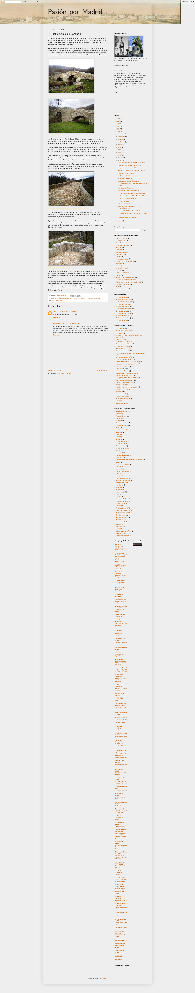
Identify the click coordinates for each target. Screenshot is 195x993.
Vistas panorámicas (122, 289)
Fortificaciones (120, 254)
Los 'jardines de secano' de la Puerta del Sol (131, 196)
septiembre (121, 142)
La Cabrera (119, 466)
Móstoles (119, 487)
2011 (118, 129)
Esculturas (119, 250)
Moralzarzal (119, 485)
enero (120, 221)
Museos (118, 266)
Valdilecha (119, 526)
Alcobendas (119, 413)
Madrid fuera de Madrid (123, 389)
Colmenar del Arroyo (122, 448)
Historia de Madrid (121, 668)
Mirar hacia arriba (121, 394)
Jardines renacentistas (123, 366)
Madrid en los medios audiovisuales (127, 387)
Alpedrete (119, 418)
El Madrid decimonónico (123, 302)
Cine (117, 243)
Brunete (118, 427)
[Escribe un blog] (73, 296)
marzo (120, 157)
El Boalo (118, 450)
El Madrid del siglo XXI (123, 306)
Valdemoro (119, 524)
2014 (118, 121)
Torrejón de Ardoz (121, 515)
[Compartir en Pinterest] (79, 296)
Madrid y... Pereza (120, 900)
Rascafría (119, 506)
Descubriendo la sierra (66, 298)
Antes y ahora (120, 328)
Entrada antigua (102, 370)
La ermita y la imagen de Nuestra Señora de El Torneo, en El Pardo (121, 717)
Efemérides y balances (123, 348)
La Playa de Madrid (124, 176)
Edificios (118, 247)
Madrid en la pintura (122, 384)
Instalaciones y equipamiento (125, 261)
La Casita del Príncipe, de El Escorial (129, 211)
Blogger (104, 978)
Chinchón (119, 439)
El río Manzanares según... (124, 359)
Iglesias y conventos (122, 259)
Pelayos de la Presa (122, 499)
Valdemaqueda (120, 522)
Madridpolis (118, 956)
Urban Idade (119, 630)
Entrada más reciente (55, 370)
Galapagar (119, 457)
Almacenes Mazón (120, 826)
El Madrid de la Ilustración (124, 299)
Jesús (55, 312)
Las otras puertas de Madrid (124, 380)
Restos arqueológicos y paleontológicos (128, 282)
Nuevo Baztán (120, 492)
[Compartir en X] (75, 296)
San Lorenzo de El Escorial (124, 510)
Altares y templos (121, 238)
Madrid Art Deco (120, 615)
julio (119, 147)
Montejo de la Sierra (122, 483)
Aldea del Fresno (121, 416)
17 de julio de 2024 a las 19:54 (70, 324)
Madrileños (119, 391)
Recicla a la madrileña (121, 790)
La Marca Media (121, 368)
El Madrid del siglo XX (123, 304)
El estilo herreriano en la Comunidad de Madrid (130, 353)
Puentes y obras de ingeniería (92, 298)
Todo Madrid (119, 675)
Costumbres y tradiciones (124, 344)
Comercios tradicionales (123, 245)
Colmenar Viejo (121, 446)
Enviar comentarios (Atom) (65, 373)
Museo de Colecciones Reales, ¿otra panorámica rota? (129, 207)
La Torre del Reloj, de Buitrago (127, 198)
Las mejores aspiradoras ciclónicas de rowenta (121, 688)
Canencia (57, 298)
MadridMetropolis (120, 565)
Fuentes (118, 257)
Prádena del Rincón (122, 501)
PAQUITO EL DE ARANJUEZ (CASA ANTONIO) (120, 857)
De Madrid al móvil (121, 940)
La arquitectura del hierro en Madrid (127, 373)
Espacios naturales (122, 252)
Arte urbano (119, 333)
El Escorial (119, 453)
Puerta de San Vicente (121, 590)
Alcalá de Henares (122, 411)
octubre (120, 139)
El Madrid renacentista (123, 318)
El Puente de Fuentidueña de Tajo (128, 181)
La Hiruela (119, 469)
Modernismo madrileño (123, 396)
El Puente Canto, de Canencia (127, 218)
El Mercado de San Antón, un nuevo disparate (132, 170)
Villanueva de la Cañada (123, 531)
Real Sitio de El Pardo (123, 398)
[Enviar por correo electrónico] (71, 296)
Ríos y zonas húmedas (123, 284)
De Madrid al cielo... (121, 802)
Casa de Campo (121, 339)
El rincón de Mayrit (121, 572)
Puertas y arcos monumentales (125, 280)
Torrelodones (120, 519)
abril (119, 155)
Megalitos (119, 263)
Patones (118, 496)
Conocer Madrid (120, 580)
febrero (120, 160)
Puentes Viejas (120, 503)
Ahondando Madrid (121, 733)
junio (119, 150)
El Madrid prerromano (123, 315)
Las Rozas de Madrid (122, 471)
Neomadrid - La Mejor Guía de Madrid (120, 945)
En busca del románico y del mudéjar (127, 362)
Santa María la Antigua (125, 178)
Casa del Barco (119, 616)
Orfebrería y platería (122, 268)
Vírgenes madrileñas (122, 403)
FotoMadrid (118, 959)
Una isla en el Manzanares (126, 188)
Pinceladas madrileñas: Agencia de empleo (120, 575)
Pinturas (118, 275)
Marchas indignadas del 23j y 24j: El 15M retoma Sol (120, 662)
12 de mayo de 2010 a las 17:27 (68, 312)
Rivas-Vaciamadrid (122, 508)
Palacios (118, 270)
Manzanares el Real (122, 478)
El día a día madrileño (123, 351)
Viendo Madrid (119, 871)
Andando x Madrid (121, 912)
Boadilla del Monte (122, 425)
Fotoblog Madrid (120, 809)
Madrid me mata (120, 685)
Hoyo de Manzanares (122, 464)
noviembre (121, 136)
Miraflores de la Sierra (123, 480)
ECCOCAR (56, 324)
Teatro (118, 287)
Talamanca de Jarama (123, 512)
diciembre (121, 134)
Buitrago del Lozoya (122, 430)
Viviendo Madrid (120, 878)
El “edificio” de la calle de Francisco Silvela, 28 (121, 846)
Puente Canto (58, 300)
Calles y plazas (120, 240)
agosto (120, 144)
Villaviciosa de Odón (122, 536)
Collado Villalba (121, 443)
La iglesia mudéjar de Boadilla (127, 168)
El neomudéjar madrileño (124, 357)
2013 (118, 124)
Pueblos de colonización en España (119, 633)
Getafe (118, 462)
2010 (118, 131)
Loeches (118, 473)
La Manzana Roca (123, 201)
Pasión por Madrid (75, 11)
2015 (118, 118)
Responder (56, 317)
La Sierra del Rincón (122, 371)
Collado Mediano (121, 441)
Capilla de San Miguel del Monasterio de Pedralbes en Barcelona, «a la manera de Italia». (121, 558)
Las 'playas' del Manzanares (124, 375)
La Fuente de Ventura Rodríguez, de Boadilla (131, 193)
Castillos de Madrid (121, 928)
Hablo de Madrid (120, 723)
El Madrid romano (121, 320)
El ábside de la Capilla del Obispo (128, 190)
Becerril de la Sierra (122, 423)
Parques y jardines (122, 273)
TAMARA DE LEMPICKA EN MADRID (119, 698)
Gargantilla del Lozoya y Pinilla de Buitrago (129, 460)
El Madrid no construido (123, 313)
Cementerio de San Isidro (124, 341)
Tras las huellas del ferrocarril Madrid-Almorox (132, 162)
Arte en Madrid (119, 553)
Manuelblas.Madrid (121, 606)
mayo (120, 152)
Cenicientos (119, 434)
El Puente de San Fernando (126, 173)
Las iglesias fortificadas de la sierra (127, 378)
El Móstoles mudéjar (124, 204)
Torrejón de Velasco (122, 517)
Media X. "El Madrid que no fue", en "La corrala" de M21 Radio (121, 755)
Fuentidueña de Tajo (122, 455)
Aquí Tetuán (119, 659)
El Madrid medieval (78, 298)
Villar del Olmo (120, 533)
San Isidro (119, 401)
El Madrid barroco (121, 297)
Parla (117, 494)
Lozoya (118, 476)
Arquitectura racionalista (123, 331)
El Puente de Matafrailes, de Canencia (129, 165)
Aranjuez (119, 420)
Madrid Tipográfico (121, 816)
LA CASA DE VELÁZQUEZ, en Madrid (119, 609)
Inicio (79, 370)
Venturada (119, 529)
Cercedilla (119, 437)
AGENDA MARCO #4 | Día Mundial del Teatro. (121, 625)
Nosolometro (119, 740)
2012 (118, 126)
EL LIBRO (118, 729)
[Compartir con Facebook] (77, 296)
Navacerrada (120, 489)
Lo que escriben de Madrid (124, 382)
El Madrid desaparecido (123, 309)
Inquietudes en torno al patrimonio (126, 364)
